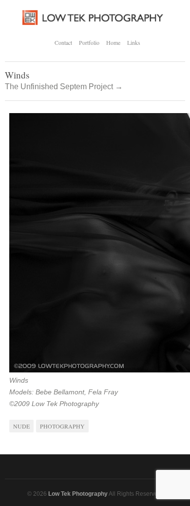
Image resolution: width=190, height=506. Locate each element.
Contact (63, 42)
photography (62, 426)
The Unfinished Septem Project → (64, 87)
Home (113, 42)
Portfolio (89, 42)
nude (21, 426)
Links (133, 42)
